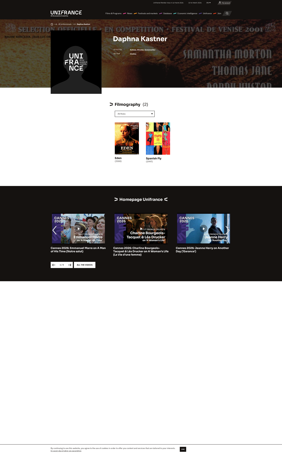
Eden (118, 158)
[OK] (183, 449)
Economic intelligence (187, 13)
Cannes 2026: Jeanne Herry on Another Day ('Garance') (139, 249)
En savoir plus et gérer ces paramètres (66, 451)
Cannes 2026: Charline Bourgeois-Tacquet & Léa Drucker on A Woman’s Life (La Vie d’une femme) (78, 251)
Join (219, 13)
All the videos (85, 265)
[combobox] (135, 114)
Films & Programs (114, 13)
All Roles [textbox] (122, 114)
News (129, 13)
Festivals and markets (148, 13)
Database (167, 13)
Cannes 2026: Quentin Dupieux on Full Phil (201, 249)
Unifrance (207, 13)
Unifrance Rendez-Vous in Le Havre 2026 (168, 3)
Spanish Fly (153, 158)
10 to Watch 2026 (195, 3)
